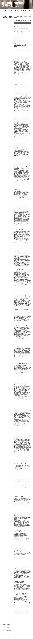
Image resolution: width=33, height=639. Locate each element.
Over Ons (6, 10)
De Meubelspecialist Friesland (19, 31)
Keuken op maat (27, 10)
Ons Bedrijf (16, 10)
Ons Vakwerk (11, 10)
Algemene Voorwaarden (6, 627)
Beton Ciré (22, 10)
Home (3, 10)
